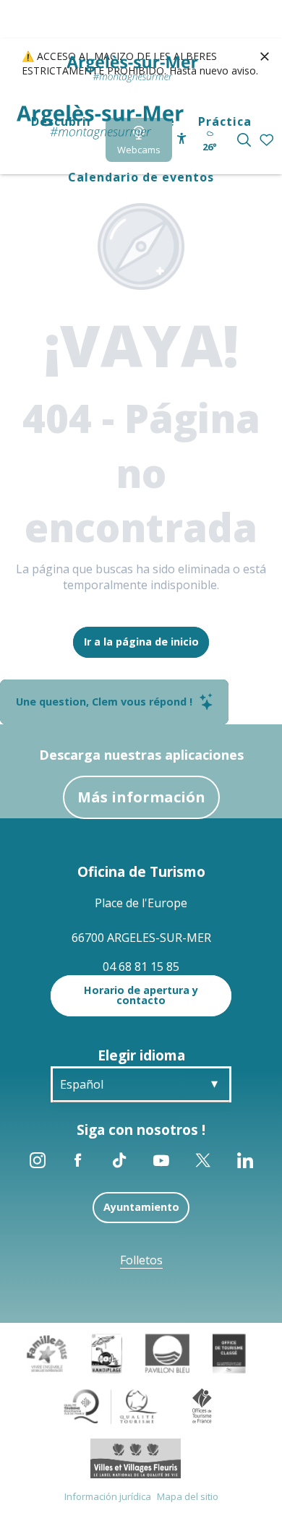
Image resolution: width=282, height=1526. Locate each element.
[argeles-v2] (100, 122)
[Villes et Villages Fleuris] (135, 1457)
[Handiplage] (106, 1352)
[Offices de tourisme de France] (202, 1405)
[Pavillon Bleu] (167, 1352)
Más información (141, 797)
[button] (244, 140)
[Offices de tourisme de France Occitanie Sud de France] (111, 1405)
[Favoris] (268, 140)
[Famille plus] (47, 1352)
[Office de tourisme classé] (229, 1352)
